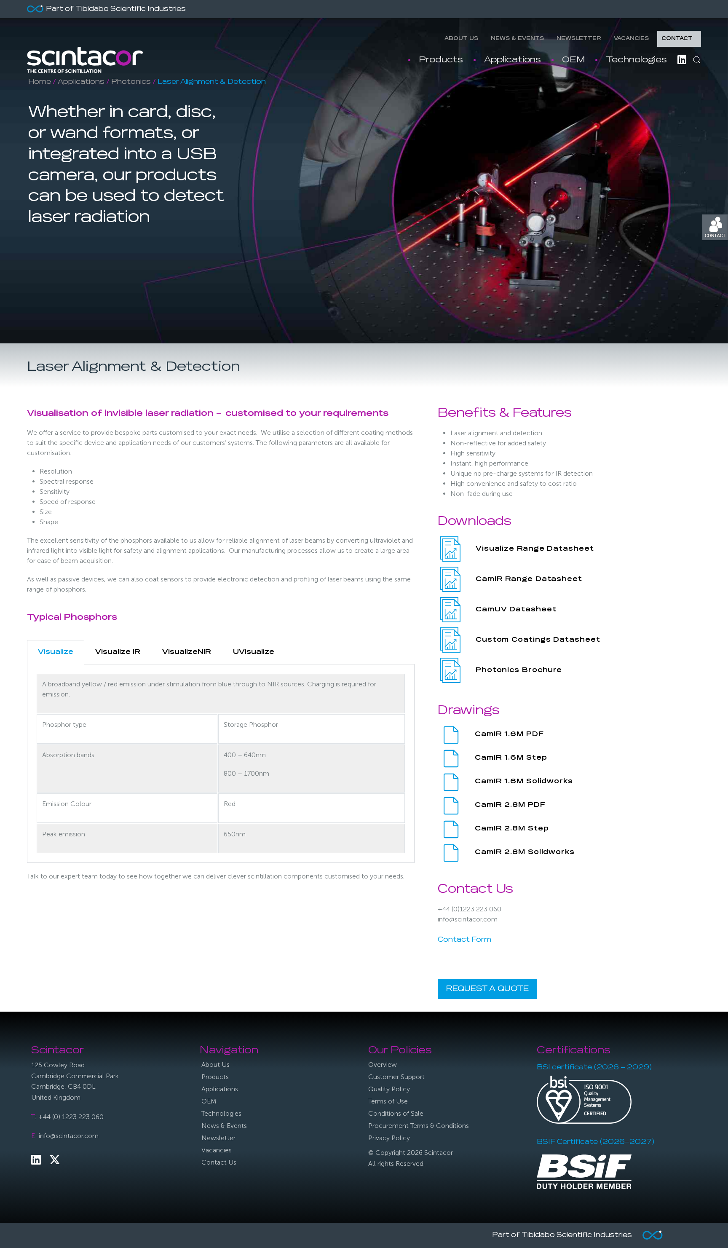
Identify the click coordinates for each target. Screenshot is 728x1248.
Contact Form (464, 940)
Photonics (131, 82)
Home (39, 82)
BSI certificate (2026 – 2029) (594, 1067)
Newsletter (579, 38)
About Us (461, 38)
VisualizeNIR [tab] (186, 652)
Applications (512, 60)
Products (441, 60)
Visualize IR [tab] (117, 652)
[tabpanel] (221, 763)
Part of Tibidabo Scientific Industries (116, 9)
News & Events (517, 38)
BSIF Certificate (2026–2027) (595, 1142)
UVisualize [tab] (253, 652)
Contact (677, 38)
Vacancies (631, 38)
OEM (573, 60)
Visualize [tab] (55, 652)
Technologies (636, 60)
